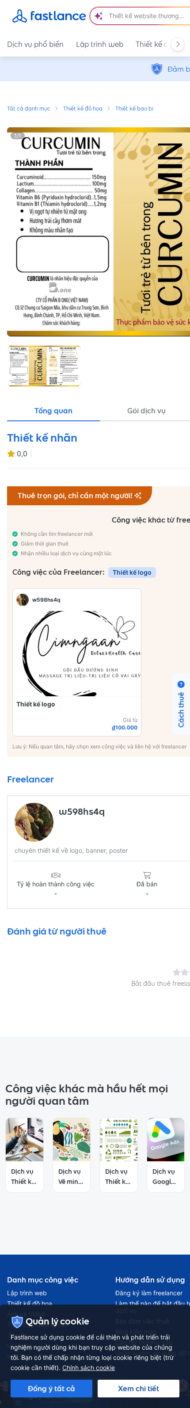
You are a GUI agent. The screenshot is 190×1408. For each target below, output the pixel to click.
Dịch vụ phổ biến (35, 44)
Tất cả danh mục (28, 109)
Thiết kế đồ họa (83, 109)
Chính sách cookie (88, 1367)
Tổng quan (53, 410)
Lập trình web (99, 44)
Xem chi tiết (138, 1388)
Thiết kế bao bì (134, 109)
